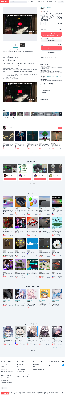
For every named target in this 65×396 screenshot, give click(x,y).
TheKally (10, 127)
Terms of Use (15, 393)
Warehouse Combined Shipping (23, 374)
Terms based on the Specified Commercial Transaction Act (51, 393)
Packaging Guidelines (5, 377)
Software (53, 142)
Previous (4, 24)
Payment (44, 92)
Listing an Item (4, 364)
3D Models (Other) (42, 142)
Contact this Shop (44, 99)
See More (32, 183)
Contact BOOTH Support (38, 369)
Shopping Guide (20, 366)
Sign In (32, 1)
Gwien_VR (9, 175)
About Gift (44, 59)
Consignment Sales (5, 380)
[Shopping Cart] (55, 1)
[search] (25, 2)
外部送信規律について (40, 393)
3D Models (42, 7)
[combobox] (18, 2)
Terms (41, 97)
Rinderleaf (55, 175)
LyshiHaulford (41, 175)
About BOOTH (41, 1)
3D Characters (17, 142)
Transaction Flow (20, 371)
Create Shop (49, 1)
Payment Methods (21, 369)
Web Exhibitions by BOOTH (22, 376)
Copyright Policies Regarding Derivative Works (7, 383)
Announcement (36, 364)
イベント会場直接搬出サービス (7, 375)
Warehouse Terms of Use (22, 393)
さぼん (24, 175)
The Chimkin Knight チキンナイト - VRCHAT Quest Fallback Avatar (32, 145)
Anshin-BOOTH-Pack (50, 76)
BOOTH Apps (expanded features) (8, 366)
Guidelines (29, 392)
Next (36, 24)
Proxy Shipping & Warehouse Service (7, 372)
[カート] (48, 11)
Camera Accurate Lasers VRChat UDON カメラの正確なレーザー (56, 145)
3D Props (49, 7)
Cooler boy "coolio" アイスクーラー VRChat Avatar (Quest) (20, 145)
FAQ (34, 366)
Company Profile (10, 393)
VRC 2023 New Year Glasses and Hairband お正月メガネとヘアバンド (8, 145)
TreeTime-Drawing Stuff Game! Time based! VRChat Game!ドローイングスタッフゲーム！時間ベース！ (44, 145)
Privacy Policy (33, 393)
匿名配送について (4, 369)
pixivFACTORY (43, 86)
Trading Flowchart (46, 90)
